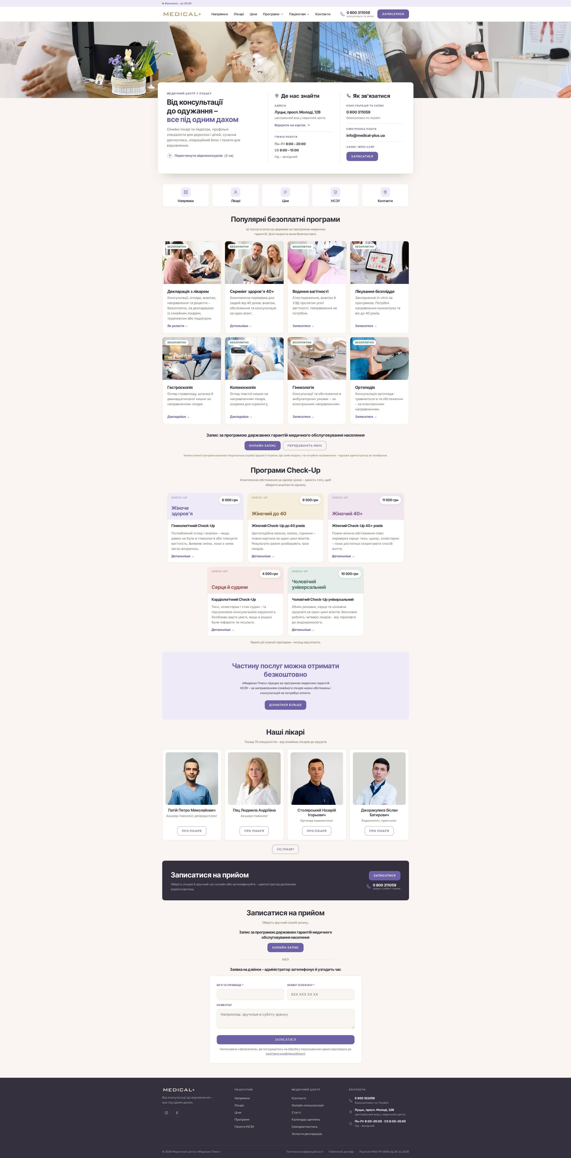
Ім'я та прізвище (230, 985)
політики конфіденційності (285, 1053)
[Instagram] (166, 1112)
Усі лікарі (285, 849)
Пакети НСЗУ (244, 1126)
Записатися (393, 14)
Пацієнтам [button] (297, 14)
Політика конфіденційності (304, 1151)
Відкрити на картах (290, 125)
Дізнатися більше (285, 705)
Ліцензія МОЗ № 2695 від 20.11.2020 (384, 1151)
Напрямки (219, 14)
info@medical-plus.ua (365, 135)
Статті (296, 1112)
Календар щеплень (306, 1119)
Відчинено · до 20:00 (178, 3)
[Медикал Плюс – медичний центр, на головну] (182, 14)
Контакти (322, 14)
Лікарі (239, 14)
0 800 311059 (358, 112)
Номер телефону (301, 985)
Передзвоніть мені (304, 445)
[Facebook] (177, 1112)
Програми (271, 14)
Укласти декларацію (307, 1134)
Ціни (253, 14)
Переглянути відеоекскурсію (204, 155)
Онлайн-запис (262, 445)
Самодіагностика (304, 1126)
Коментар (224, 1005)
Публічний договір (341, 1151)
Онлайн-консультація (308, 1105)
